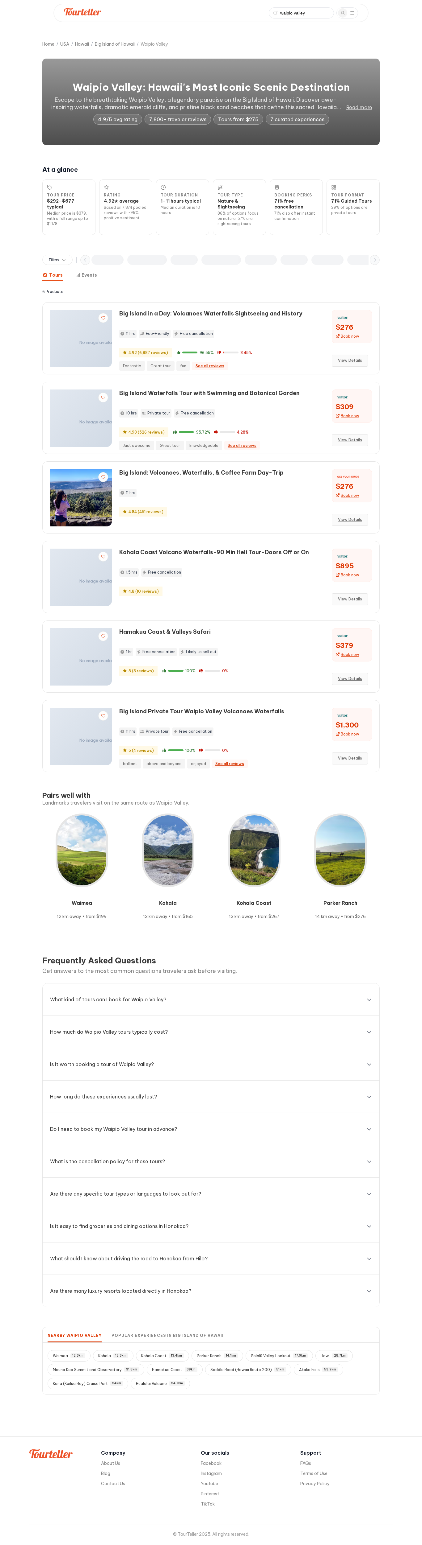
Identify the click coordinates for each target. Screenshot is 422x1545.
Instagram (211, 1473)
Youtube (209, 1483)
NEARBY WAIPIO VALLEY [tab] (75, 1335)
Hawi (333, 1355)
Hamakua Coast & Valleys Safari (165, 631)
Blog (105, 1473)
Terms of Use (313, 1473)
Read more (359, 107)
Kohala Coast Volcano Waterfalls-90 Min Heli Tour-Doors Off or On (214, 552)
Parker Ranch (216, 1355)
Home (48, 44)
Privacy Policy (315, 1483)
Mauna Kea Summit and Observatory (95, 1369)
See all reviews (210, 366)
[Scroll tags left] (85, 260)
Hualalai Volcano (159, 1383)
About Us (110, 1463)
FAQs (305, 1463)
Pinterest (210, 1494)
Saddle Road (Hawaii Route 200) (247, 1369)
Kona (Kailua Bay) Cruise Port (87, 1383)
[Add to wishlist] (103, 318)
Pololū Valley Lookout (278, 1355)
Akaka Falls (317, 1369)
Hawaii (82, 44)
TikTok (208, 1504)
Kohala (112, 1355)
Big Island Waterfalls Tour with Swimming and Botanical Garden (209, 393)
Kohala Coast (161, 1355)
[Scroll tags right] (375, 260)
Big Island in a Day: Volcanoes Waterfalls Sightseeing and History (210, 313)
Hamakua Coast (174, 1369)
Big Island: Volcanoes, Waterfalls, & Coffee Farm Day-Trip (201, 472)
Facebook (211, 1463)
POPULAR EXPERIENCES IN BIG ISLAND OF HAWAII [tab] (168, 1335)
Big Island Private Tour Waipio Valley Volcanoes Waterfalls (201, 711)
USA (64, 44)
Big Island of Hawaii (115, 44)
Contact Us (113, 1483)
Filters (54, 260)
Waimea (68, 1355)
